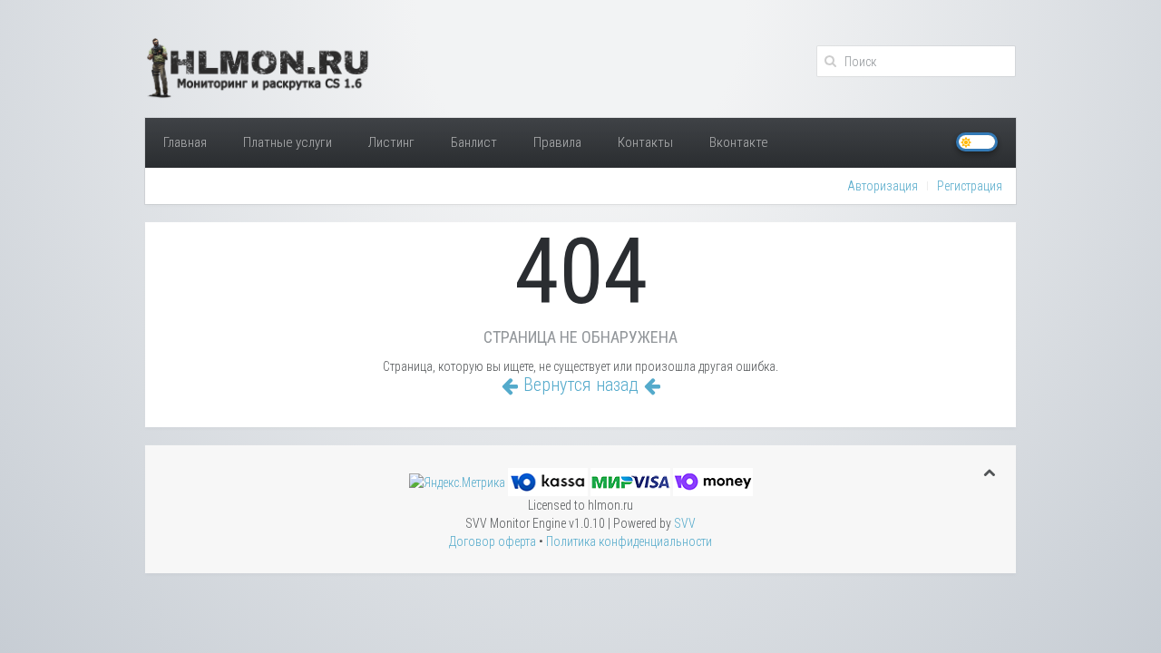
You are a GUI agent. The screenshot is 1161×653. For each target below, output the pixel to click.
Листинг (391, 142)
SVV (685, 523)
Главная (185, 142)
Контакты (645, 142)
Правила (557, 142)
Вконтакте (738, 142)
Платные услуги (287, 142)
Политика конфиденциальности (629, 541)
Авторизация (882, 186)
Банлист (474, 142)
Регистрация (969, 186)
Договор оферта (492, 541)
